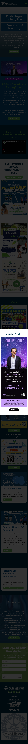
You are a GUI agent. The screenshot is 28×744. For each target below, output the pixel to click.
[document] (14, 372)
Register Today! (14, 334)
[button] (26, 330)
